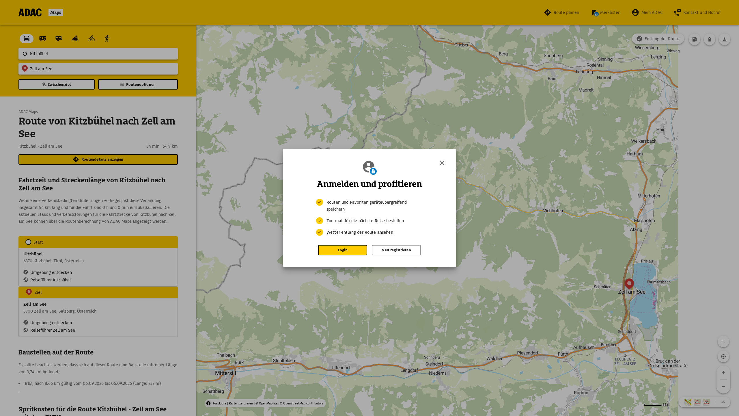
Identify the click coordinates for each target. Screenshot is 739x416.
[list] (369, 217)
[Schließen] (442, 163)
